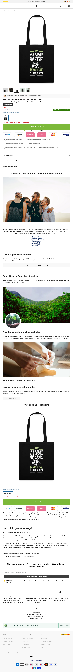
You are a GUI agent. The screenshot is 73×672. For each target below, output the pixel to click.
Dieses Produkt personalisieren (36, 265)
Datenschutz (25, 644)
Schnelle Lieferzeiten (27, 638)
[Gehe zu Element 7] (22, 90)
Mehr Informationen (64, 625)
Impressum (44, 638)
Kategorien (4, 10)
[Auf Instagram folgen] (13, 652)
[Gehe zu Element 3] (16, 90)
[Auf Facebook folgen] (4, 652)
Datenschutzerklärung (47, 641)
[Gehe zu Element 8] (28, 90)
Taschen (14, 10)
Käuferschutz (25, 641)
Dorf (9, 10)
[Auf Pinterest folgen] (18, 652)
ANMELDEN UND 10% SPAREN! (36, 576)
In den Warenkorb (36, 126)
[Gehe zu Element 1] (5, 90)
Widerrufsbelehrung (46, 644)
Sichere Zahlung (26, 647)
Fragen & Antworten (8, 641)
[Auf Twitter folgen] (8, 652)
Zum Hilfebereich (11, 398)
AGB (42, 647)
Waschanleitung (7, 644)
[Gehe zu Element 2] (11, 90)
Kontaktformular (7, 638)
